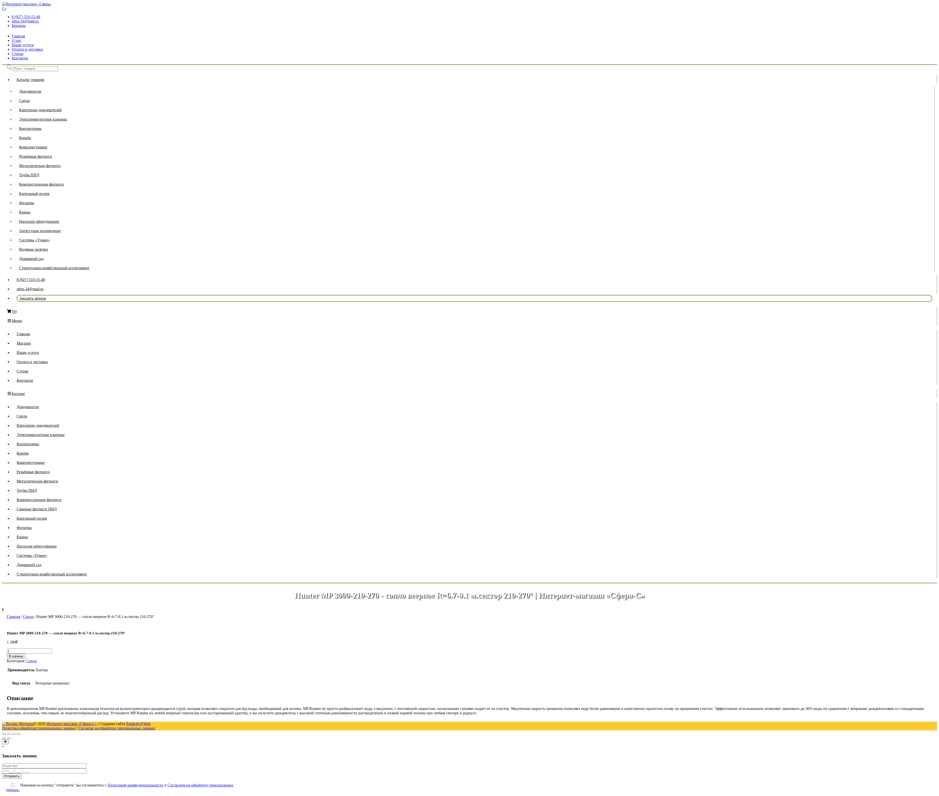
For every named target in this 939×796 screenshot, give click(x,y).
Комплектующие (33, 147)
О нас (16, 40)
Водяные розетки (33, 249)
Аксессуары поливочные (40, 231)
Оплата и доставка (27, 49)
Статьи (17, 54)
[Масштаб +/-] (19, 734)
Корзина (19, 25)
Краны (24, 212)
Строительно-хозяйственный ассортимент (54, 268)
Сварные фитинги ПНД (37, 509)
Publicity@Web (138, 724)
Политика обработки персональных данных (39, 728)
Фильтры (26, 203)
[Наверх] (5, 741)
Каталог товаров (30, 80)
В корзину (16, 656)
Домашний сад (31, 259)
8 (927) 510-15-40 (26, 17)
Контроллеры (30, 128)
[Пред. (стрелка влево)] (4, 738)
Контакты (20, 58)
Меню (17, 321)
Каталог (18, 394)
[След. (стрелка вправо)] (9, 738)
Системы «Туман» (34, 240)
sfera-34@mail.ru (25, 21)
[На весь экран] (14, 734)
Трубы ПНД (29, 175)
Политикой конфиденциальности (135, 785)
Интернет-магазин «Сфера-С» (71, 724)
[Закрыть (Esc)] (4, 734)
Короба (25, 138)
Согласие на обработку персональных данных (116, 728)
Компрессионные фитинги (41, 184)
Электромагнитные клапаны (43, 119)
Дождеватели (30, 91)
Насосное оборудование (39, 221)
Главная (18, 36)
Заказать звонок (33, 298)
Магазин (24, 343)
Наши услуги (23, 45)
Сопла (24, 101)
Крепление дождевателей (40, 110)
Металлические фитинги (40, 166)
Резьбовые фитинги (35, 156)
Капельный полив (34, 193)
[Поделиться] (9, 734)
